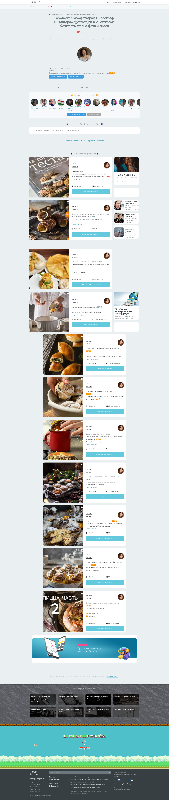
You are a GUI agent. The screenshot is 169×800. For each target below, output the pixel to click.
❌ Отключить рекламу (84, 32)
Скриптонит (96, 107)
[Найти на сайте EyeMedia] (109, 772)
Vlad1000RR (78, 107)
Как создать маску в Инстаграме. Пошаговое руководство (88, 784)
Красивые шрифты (39, 7)
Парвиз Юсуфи (61, 107)
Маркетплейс (117, 2)
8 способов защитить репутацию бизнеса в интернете (87, 777)
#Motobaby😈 (131, 107)
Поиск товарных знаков (58, 7)
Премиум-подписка (76, 77)
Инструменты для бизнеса (132, 2)
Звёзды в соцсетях (94, 114)
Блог (108, 2)
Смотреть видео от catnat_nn (91, 191)
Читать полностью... (78, 182)
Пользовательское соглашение (122, 789)
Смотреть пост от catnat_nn (91, 284)
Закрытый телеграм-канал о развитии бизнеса (84, 141)
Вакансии (52, 777)
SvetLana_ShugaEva (43, 107)
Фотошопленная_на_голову (34, 108)
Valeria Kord (105, 107)
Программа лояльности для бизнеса (83, 7)
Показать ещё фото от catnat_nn (105, 497)
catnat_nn (51, 70)
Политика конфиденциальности (122, 788)
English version (54, 786)
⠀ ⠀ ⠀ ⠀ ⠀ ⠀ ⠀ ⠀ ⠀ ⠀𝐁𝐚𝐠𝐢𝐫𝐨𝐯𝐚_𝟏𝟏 (114, 108)
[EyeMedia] (34, 773)
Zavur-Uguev (87, 107)
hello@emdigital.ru (112, 39)
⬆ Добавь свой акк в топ (76, 114)
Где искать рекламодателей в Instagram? (82, 782)
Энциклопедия (54, 779)
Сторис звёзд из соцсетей (58, 14)
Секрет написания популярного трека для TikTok (85, 787)
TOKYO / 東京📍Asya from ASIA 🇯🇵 (69, 108)
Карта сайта (53, 783)
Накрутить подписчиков (58, 77)
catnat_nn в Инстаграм (59, 68)
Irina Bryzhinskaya (52, 107)
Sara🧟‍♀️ (123, 107)
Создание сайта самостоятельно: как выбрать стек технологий (89, 779)
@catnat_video (64, 73)
